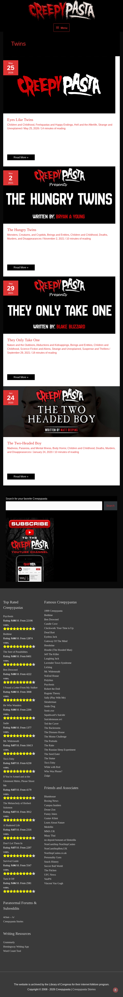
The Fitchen (50, 870)
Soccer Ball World (53, 866)
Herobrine (49, 645)
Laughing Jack (51, 658)
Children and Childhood (20, 124)
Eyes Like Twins (20, 120)
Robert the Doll (52, 688)
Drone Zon (49, 809)
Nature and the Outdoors (21, 344)
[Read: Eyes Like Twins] (59, 84)
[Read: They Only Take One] (59, 304)
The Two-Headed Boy (24, 443)
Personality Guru (52, 857)
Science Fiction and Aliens (35, 348)
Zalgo (47, 775)
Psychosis (8, 616)
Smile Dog (49, 706)
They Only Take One (23, 340)
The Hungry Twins (21, 230)
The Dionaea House (54, 732)
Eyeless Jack (50, 636)
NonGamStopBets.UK (55, 848)
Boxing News (51, 800)
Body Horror (59, 448)
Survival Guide (11, 861)
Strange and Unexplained (66, 348)
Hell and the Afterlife (85, 124)
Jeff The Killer (51, 654)
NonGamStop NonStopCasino (59, 844)
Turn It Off (8, 878)
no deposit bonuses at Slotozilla (60, 839)
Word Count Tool (12, 950)
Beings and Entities (58, 234)
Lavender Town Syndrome (57, 662)
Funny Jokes (50, 813)
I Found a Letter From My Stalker (20, 687)
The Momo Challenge (55, 736)
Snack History (51, 861)
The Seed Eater (52, 754)
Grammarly (9, 942)
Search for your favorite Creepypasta (26, 498)
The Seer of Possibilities (15, 651)
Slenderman (50, 701)
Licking (48, 667)
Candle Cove (50, 623)
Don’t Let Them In (12, 843)
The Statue (49, 758)
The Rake (49, 745)
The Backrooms (52, 727)
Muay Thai (49, 835)
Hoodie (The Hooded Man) (58, 649)
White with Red (52, 767)
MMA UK (49, 831)
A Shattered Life (11, 825)
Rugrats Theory (52, 693)
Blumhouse (50, 796)
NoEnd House (51, 675)
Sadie (6, 723)
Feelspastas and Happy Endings (54, 124)
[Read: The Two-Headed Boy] (61, 411)
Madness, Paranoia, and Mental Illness (29, 448)
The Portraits (50, 741)
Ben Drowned (10, 669)
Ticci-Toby (8, 758)
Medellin (48, 826)
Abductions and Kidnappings (52, 344)
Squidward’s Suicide (54, 714)
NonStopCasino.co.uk (55, 853)
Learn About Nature (54, 822)
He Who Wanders (12, 705)
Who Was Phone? (53, 771)
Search (110, 505)
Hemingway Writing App (16, 946)
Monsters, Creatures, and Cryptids (26, 234)
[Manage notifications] (115, 990)
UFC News (50, 874)
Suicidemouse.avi (53, 719)
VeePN (47, 879)
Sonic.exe (49, 710)
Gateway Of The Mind (55, 641)
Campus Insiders (52, 805)
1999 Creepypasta (53, 610)
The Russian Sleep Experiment (59, 749)
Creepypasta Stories (13, 921)
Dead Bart (49, 632)
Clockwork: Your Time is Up (59, 628)
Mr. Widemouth (11, 741)
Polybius (48, 680)
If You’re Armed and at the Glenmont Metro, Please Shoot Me (18, 781)
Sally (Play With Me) (55, 697)
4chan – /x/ (8, 917)
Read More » (20, 158)
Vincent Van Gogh (53, 883)
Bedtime (7, 634)
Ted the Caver (51, 723)
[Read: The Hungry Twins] (59, 194)
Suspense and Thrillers (95, 348)
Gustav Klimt (51, 818)
